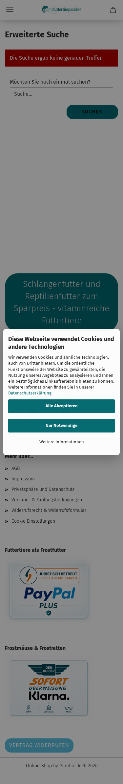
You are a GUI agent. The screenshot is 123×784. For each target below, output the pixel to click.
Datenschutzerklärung (29, 393)
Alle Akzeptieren (62, 405)
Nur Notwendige (61, 425)
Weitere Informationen (61, 441)
